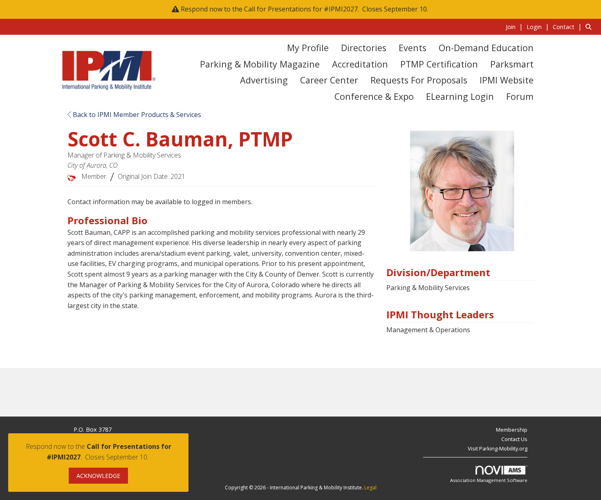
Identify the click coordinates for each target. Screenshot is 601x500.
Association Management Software (488, 480)
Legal (370, 487)
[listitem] (515, 26)
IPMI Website (507, 80)
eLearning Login (460, 96)
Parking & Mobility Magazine (260, 64)
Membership (511, 429)
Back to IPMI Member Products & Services (136, 114)
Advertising (264, 80)
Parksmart (512, 64)
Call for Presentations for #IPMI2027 (301, 9)
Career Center (329, 80)
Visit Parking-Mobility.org (497, 448)
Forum (520, 96)
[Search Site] (590, 26)
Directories (363, 48)
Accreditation (360, 64)
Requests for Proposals (418, 80)
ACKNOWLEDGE (98, 476)
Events (412, 48)
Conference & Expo (374, 96)
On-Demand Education (486, 48)
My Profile (308, 48)
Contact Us (514, 439)
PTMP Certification (439, 64)
